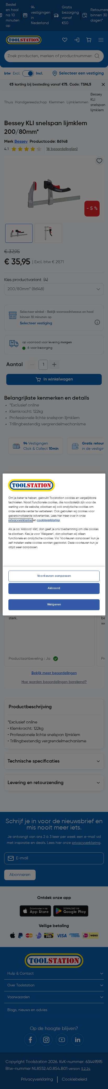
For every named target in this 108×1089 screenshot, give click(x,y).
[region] (54, 545)
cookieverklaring (48, 520)
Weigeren (54, 604)
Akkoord (54, 588)
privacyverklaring (20, 520)
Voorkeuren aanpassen (54, 576)
